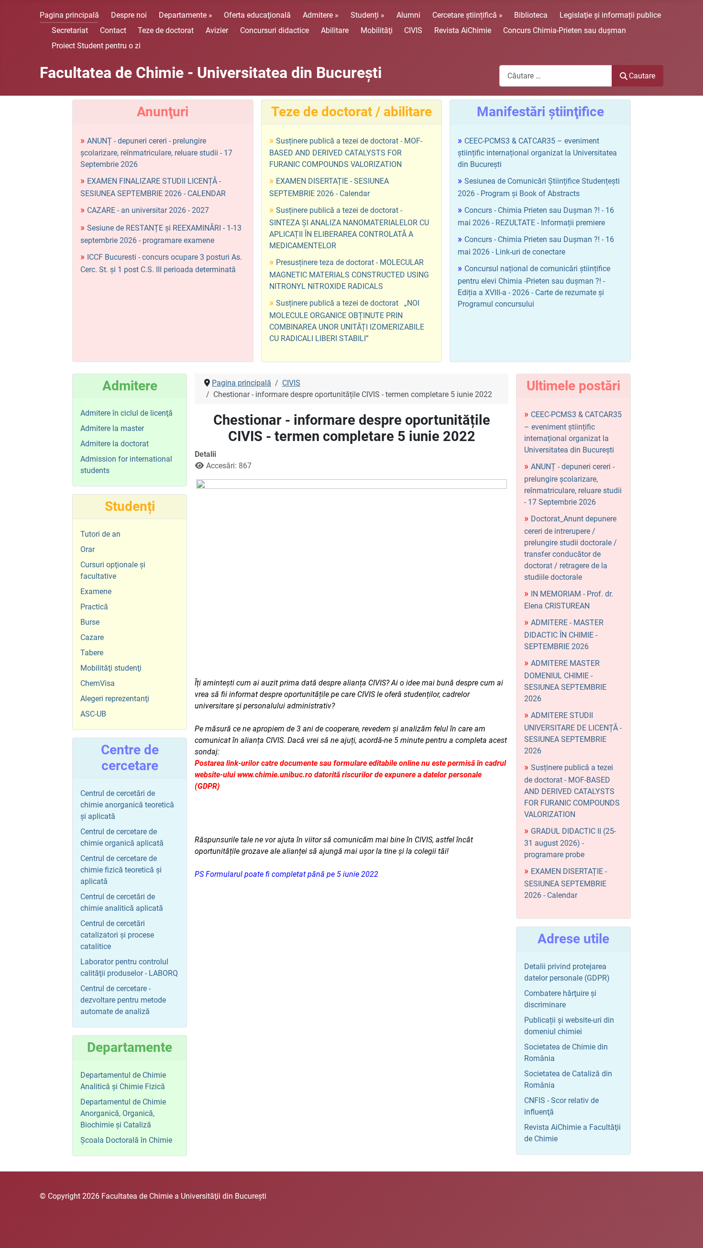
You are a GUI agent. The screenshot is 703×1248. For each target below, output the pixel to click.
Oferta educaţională (257, 15)
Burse (89, 622)
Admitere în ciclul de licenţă (126, 413)
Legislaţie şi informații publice (610, 15)
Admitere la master (112, 428)
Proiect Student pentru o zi (96, 45)
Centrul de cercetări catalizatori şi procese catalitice (117, 935)
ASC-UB (93, 713)
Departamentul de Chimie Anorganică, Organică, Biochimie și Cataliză (123, 1113)
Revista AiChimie (462, 30)
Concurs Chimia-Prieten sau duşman (564, 30)
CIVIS (413, 30)
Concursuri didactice (274, 30)
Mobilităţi (377, 30)
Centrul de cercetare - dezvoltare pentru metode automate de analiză (123, 1000)
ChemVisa (97, 683)
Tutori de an (100, 534)
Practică (94, 606)
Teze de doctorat (166, 30)
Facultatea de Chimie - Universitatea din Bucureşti (211, 73)
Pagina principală (69, 15)
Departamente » (185, 15)
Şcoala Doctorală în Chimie (126, 1140)
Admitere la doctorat (114, 443)
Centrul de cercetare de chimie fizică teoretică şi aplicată (121, 870)
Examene (95, 591)
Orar (87, 549)
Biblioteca (531, 15)
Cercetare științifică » (467, 15)
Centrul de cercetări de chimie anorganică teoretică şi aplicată (127, 805)
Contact (113, 30)
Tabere (91, 652)
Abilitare (335, 30)
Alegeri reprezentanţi (114, 698)
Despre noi (129, 15)
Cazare (92, 637)
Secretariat (70, 30)
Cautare (642, 75)
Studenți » (367, 15)
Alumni (408, 15)
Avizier (217, 30)
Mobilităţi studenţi (111, 668)
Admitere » (321, 15)
